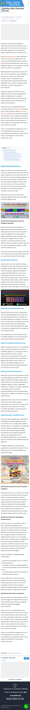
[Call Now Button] (26, 706)
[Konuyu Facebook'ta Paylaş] (10, 20)
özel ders (17, 109)
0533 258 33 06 (15, 699)
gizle (8, 148)
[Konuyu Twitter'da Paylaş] (12, 20)
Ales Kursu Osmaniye (15, 679)
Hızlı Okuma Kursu (11, 12)
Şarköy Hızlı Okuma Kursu (15, 653)
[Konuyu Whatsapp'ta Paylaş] (15, 20)
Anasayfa (4, 12)
